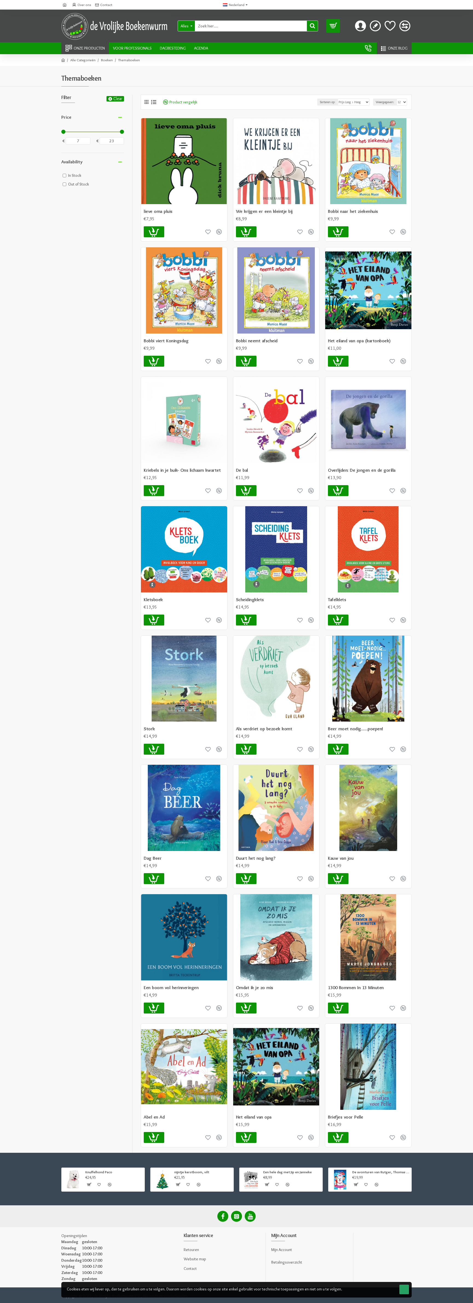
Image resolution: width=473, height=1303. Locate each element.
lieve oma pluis (158, 211)
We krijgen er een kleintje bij (264, 211)
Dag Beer (152, 858)
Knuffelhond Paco (98, 1172)
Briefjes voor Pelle (345, 1117)
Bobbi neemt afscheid (257, 340)
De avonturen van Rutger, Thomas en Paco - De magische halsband (380, 1172)
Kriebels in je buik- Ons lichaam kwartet (182, 470)
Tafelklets (337, 599)
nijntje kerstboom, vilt (191, 1172)
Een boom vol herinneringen (171, 987)
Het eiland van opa (254, 1117)
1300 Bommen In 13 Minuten (356, 987)
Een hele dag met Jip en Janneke (287, 1172)
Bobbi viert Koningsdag (166, 340)
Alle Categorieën (83, 60)
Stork (149, 728)
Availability (71, 161)
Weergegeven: (385, 102)
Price (66, 117)
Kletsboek (153, 599)
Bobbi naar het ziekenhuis (353, 211)
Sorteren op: (327, 102)
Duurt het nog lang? (255, 858)
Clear (117, 98)
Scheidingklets (250, 599)
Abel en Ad (154, 1117)
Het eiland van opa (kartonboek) (359, 340)
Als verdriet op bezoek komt (264, 728)
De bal (242, 470)
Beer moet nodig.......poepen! (355, 728)
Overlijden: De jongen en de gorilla (362, 470)
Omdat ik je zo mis (254, 987)
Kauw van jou (340, 858)
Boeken (107, 60)
